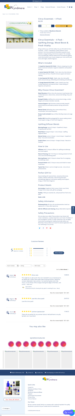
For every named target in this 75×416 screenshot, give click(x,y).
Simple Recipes (61, 7)
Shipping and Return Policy (34, 389)
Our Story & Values (12, 399)
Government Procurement (34, 395)
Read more (29, 284)
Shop (35, 7)
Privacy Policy (31, 397)
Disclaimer (30, 390)
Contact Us (30, 387)
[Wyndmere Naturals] (14, 7)
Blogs (42, 7)
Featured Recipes (50, 7)
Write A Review (59, 252)
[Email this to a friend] (50, 228)
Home (29, 7)
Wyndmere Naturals (35, 410)
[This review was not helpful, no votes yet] (67, 293)
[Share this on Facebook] (43, 228)
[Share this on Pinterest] (46, 228)
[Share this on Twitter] (39, 228)
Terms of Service (32, 399)
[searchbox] (11, 266)
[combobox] (26, 265)
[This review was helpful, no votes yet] (64, 293)
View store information (45, 34)
